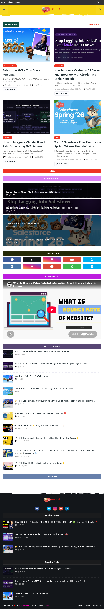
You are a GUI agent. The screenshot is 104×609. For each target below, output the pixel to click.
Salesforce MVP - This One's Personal (21, 72)
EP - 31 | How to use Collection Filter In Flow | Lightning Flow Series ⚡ (46, 438)
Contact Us (97, 605)
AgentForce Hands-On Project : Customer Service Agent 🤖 (41, 534)
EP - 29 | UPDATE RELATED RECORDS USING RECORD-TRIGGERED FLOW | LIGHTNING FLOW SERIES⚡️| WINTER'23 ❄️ (54, 452)
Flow (57, 138)
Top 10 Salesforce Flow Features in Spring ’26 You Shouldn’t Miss (77, 144)
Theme (46, 605)
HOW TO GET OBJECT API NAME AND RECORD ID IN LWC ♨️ (40, 413)
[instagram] (52, 259)
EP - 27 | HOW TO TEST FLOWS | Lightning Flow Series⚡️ (39, 463)
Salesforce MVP (9, 66)
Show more (93, 25)
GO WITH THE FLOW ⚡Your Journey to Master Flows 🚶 (39, 425)
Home (3, 2)
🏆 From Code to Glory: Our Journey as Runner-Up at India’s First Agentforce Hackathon (54, 401)
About (10, 2)
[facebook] (12, 259)
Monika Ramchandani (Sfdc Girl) (18, 85)
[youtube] (72, 259)
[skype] (92, 259)
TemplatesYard (24, 605)
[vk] (12, 266)
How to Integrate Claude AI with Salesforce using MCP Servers (24, 144)
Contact (18, 2)
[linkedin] (67, 509)
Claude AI (59, 66)
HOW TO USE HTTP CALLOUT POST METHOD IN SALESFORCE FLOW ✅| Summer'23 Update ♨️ (55, 522)
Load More (52, 171)
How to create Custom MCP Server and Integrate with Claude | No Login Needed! (77, 75)
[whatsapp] (72, 266)
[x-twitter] (98, 2)
